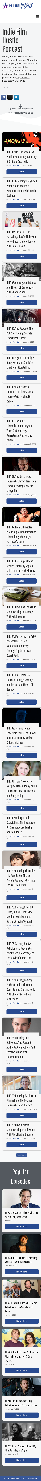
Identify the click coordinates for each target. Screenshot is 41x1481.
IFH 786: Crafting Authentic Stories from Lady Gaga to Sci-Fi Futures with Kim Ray (20, 566)
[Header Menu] (37, 16)
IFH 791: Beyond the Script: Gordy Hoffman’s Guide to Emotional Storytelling (20, 362)
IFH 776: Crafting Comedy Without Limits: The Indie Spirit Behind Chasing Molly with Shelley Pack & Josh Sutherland (20, 989)
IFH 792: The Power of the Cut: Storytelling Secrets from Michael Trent (19, 333)
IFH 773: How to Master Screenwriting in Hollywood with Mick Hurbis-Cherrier (20, 1129)
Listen (28, 171)
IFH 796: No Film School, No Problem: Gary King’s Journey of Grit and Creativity (21, 156)
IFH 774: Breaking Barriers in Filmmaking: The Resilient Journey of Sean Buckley (21, 1100)
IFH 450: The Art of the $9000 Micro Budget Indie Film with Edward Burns (21, 1307)
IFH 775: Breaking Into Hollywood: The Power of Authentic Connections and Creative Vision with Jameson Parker (20, 1047)
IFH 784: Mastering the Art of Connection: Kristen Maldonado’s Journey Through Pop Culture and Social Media (21, 645)
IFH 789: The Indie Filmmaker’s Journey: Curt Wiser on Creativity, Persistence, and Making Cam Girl (20, 430)
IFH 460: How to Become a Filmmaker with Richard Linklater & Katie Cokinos (22, 1356)
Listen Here (27, 1226)
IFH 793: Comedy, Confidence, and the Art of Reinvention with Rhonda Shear (21, 287)
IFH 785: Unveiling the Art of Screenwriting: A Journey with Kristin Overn (21, 612)
